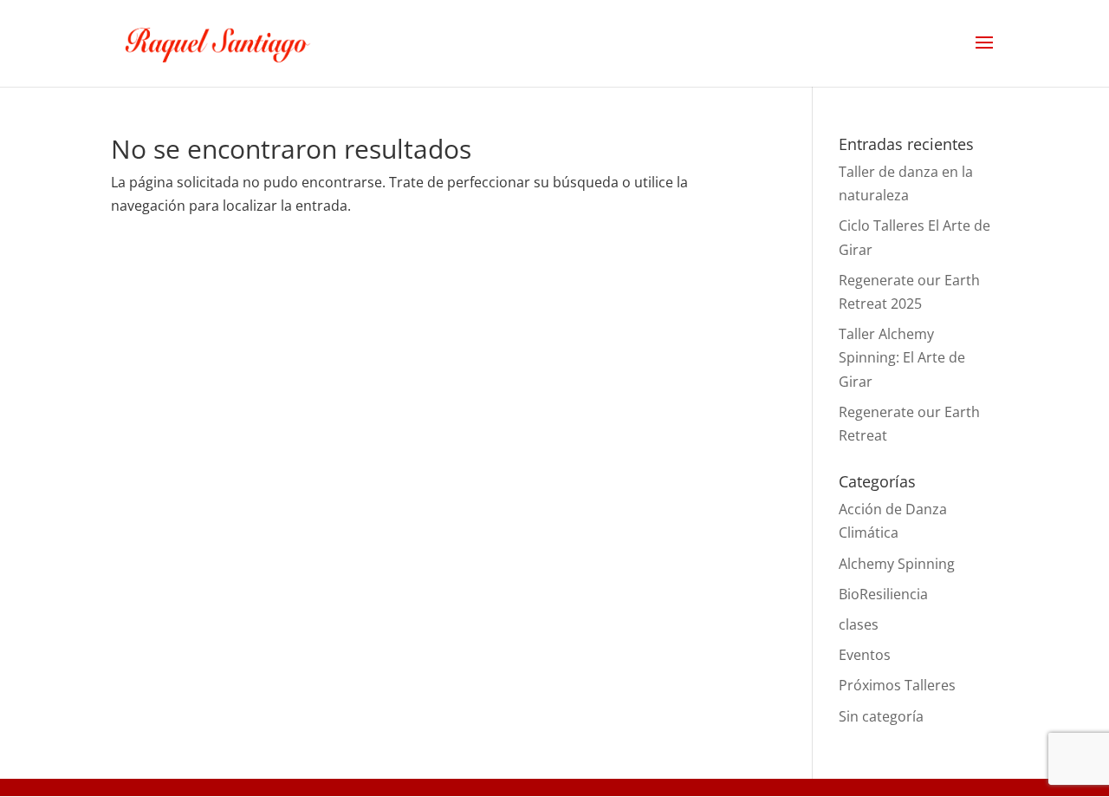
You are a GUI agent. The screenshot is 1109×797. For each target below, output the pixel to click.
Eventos (865, 654)
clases (859, 624)
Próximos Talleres (897, 685)
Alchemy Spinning (897, 563)
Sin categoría (881, 716)
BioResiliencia (883, 594)
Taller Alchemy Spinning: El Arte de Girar (902, 357)
